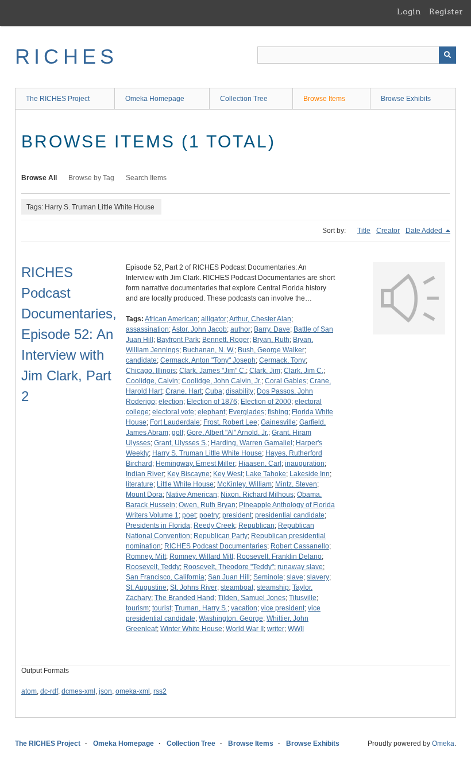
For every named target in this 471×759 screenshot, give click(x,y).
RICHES (66, 56)
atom (29, 691)
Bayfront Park (178, 340)
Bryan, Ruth (271, 340)
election (171, 402)
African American (171, 319)
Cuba (213, 391)
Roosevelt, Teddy (153, 567)
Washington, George (231, 618)
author (240, 329)
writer (275, 629)
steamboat (237, 587)
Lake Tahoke (266, 474)
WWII (296, 629)
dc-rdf (49, 691)
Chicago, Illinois (151, 371)
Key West (227, 474)
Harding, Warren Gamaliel (251, 443)
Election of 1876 (212, 402)
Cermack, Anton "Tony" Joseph (208, 360)
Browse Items (324, 99)
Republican (256, 525)
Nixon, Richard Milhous (257, 495)
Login (409, 11)
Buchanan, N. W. (208, 350)
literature (139, 484)
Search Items (146, 178)
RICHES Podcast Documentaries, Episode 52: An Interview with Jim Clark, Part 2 (69, 334)
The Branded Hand (184, 598)
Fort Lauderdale (175, 422)
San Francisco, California (165, 577)
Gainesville (278, 422)
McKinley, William (244, 484)
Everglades (246, 412)
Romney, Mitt (146, 556)
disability (239, 391)
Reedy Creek (214, 525)
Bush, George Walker (271, 350)
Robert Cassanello (300, 546)
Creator (388, 231)
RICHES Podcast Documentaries (215, 546)
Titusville (302, 598)
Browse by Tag (91, 178)
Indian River (145, 474)
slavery (318, 577)
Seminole (268, 577)
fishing (278, 412)
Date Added (425, 231)
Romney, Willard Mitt (201, 556)
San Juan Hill (229, 577)
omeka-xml (132, 691)
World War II (245, 629)
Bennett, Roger (225, 340)
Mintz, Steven (296, 484)
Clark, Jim (264, 371)
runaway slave (300, 567)
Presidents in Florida (158, 525)
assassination (147, 329)
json (105, 691)
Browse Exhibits (406, 99)
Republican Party (221, 536)
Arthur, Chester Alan (260, 319)
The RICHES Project (58, 99)
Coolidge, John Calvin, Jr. (221, 381)
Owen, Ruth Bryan (207, 505)
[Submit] (447, 55)
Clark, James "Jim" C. (212, 371)
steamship (273, 587)
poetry (209, 515)
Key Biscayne (188, 474)
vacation (244, 608)
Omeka (443, 743)
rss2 (160, 691)
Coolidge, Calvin (152, 381)
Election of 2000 (266, 402)
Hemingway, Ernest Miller (195, 464)
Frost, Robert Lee (230, 422)
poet (189, 515)
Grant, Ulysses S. (180, 443)
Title (363, 231)
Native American (191, 495)
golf (177, 433)
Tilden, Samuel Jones (251, 598)
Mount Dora (144, 495)
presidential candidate (290, 515)
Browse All (39, 178)
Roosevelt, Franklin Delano (279, 556)
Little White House (185, 484)
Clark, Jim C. (303, 371)
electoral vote (173, 412)
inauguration (305, 464)
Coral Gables (285, 381)
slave (295, 577)
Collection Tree (244, 99)
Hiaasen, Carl (259, 464)
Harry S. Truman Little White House (207, 453)
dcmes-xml (78, 691)
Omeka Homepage (154, 99)
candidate (141, 360)
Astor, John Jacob (199, 329)
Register (446, 11)
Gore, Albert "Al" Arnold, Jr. (227, 433)
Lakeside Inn (309, 474)
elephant (211, 412)
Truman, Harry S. (201, 608)
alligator (213, 319)
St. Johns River (193, 587)
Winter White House (191, 629)
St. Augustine (146, 587)
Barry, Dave (272, 329)
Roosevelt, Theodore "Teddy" (228, 567)
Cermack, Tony (282, 360)
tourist (161, 608)
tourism (137, 608)
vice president (282, 608)
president (237, 515)
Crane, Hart (183, 391)
